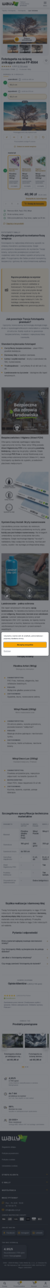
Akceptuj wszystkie (25, 645)
